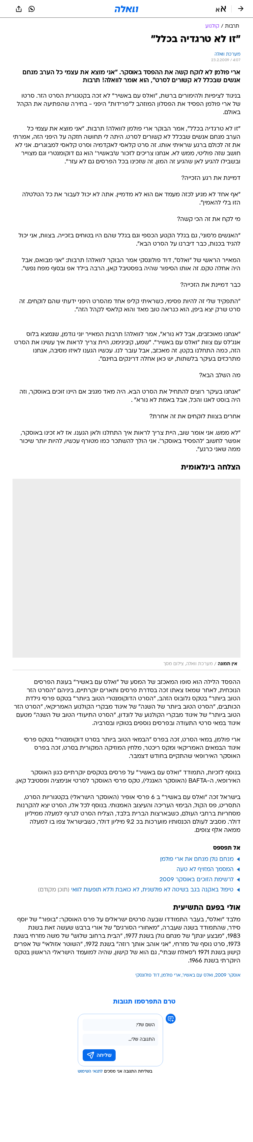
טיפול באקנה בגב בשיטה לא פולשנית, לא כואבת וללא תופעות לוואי (152, 890)
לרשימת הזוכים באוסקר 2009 (196, 880)
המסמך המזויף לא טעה (205, 869)
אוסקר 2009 (227, 975)
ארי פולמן (171, 975)
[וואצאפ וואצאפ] (31, 9)
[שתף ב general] (18, 8)
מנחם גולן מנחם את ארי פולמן (197, 859)
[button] (221, 9)
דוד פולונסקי (147, 975)
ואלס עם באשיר (198, 975)
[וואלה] (126, 9)
